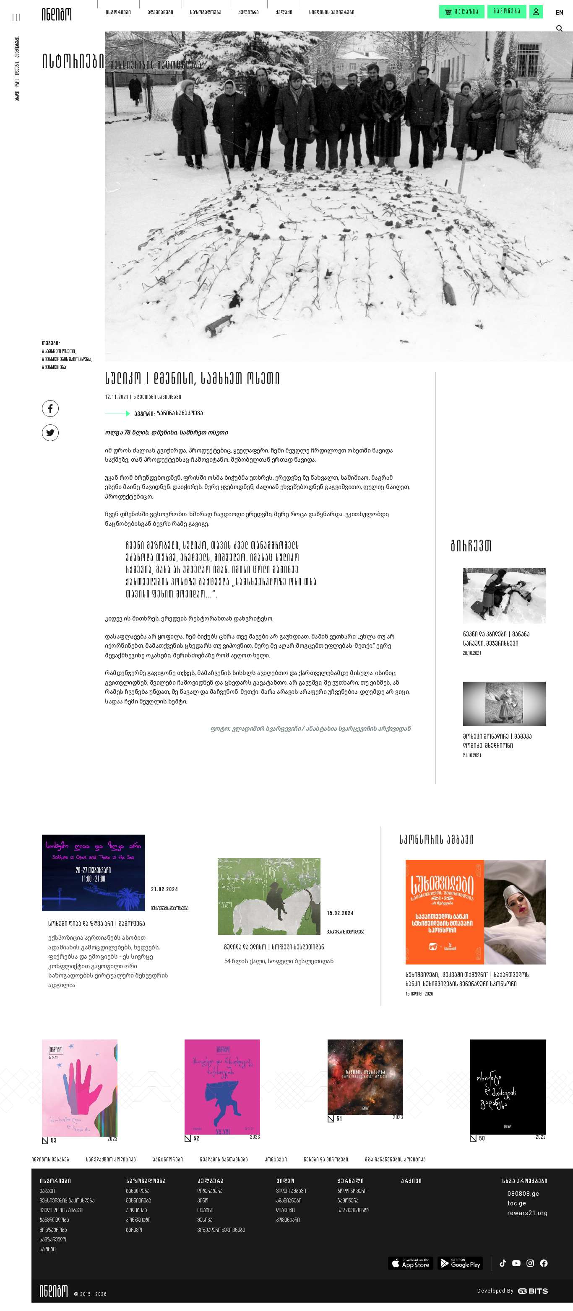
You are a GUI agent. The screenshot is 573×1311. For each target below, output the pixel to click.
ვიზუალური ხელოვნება (221, 1230)
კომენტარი (288, 1220)
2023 (112, 1140)
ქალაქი (284, 12)
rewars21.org (528, 1213)
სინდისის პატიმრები (331, 12)
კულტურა (248, 12)
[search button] (559, 28)
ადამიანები (160, 12)
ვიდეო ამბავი (291, 1191)
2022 (541, 1137)
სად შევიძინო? (354, 1211)
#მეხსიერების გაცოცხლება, (67, 360)
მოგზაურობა (53, 1230)
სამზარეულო (53, 1240)
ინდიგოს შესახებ (50, 1160)
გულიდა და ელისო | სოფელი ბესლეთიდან (274, 947)
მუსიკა (205, 1220)
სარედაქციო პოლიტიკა (111, 1160)
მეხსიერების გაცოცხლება (156, 66)
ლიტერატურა (210, 1191)
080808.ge (523, 1193)
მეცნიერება (138, 1201)
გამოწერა (507, 11)
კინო (203, 1201)
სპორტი (48, 1249)
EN (559, 12)
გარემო (134, 1230)
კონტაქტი (276, 1160)
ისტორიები (118, 12)
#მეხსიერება (54, 368)
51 (339, 1119)
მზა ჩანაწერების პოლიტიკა (395, 1160)
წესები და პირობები (326, 1160)
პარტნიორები (168, 1160)
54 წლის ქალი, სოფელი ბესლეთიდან (279, 961)
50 (482, 1138)
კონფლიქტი (138, 1220)
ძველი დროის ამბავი (61, 1211)
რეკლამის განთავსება (224, 1160)
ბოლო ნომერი (352, 1191)
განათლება (138, 1191)
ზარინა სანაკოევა (181, 413)
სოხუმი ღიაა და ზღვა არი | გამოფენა (96, 924)
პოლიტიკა (136, 1211)
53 (54, 1141)
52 (196, 1138)
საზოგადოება (205, 12)
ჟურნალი (351, 1181)
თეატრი (206, 1211)
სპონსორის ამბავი (436, 841)
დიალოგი (285, 1211)
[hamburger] (21, 10)
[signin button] (536, 11)
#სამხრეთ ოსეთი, (59, 352)
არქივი (411, 1181)
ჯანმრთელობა (54, 1220)
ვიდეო (285, 1181)
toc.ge (517, 1203)
